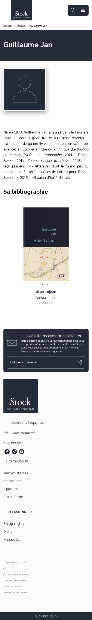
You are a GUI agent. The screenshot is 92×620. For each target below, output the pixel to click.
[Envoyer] (80, 362)
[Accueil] (21, 10)
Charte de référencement (16, 574)
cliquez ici (56, 351)
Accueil (7, 25)
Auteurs (21, 25)
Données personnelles (14, 580)
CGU (5, 568)
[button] (46, 473)
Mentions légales (12, 586)
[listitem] (7, 451)
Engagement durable (14, 562)
